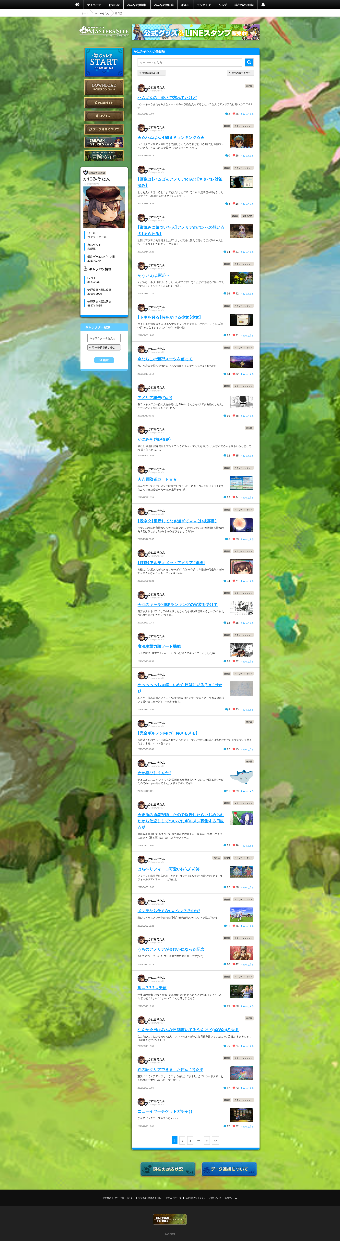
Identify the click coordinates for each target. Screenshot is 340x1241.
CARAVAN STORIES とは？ (104, 142)
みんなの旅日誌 (164, 5)
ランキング (204, 5)
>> (215, 1140)
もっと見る (248, 114)
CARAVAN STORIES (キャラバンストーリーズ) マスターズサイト (104, 31)
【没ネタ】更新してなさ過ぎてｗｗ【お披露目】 (177, 521)
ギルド (185, 5)
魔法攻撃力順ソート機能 (159, 646)
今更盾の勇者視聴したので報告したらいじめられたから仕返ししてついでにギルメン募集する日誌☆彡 (181, 820)
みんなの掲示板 (137, 5)
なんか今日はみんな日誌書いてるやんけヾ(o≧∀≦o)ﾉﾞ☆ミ (188, 1029)
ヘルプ (223, 5)
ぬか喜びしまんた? (154, 772)
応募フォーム (231, 1197)
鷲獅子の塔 (247, 215)
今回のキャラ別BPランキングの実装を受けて (178, 604)
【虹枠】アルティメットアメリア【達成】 (171, 562)
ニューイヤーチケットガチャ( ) (165, 1111)
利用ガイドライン (174, 1197)
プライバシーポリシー (125, 1197)
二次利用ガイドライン (195, 1197)
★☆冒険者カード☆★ (157, 479)
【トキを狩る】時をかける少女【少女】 (169, 317)
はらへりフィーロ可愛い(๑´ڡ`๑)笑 (169, 869)
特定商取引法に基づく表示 (150, 1197)
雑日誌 (249, 86)
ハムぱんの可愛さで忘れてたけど (167, 97)
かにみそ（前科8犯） (154, 439)
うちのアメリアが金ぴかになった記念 (171, 949)
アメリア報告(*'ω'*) (155, 397)
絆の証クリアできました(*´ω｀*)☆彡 (170, 1069)
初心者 (227, 857)
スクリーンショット (243, 125)
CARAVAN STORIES (170, 1219)
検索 (106, 360)
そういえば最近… (153, 275)
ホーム (85, 13)
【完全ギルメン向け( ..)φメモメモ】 (168, 733)
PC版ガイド (104, 102)
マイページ (94, 5)
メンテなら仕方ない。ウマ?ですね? (169, 910)
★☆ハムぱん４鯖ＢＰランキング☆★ (171, 137)
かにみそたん (102, 13)
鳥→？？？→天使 (152, 987)
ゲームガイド (104, 155)
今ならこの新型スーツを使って (165, 358)
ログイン (104, 116)
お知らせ (114, 5)
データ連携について (104, 129)
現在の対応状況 (244, 5)
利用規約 (107, 1197)
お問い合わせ (215, 1197)
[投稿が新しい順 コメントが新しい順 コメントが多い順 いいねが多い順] (151, 73)
